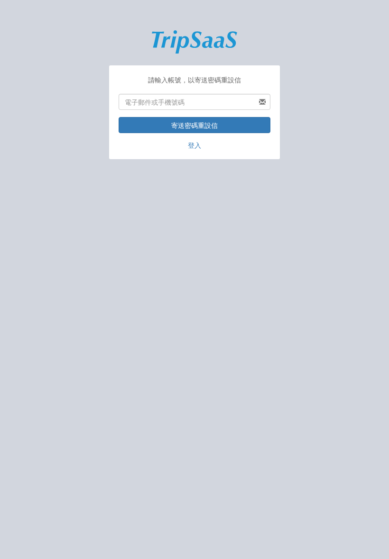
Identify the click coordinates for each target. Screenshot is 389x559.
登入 (194, 145)
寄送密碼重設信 (194, 125)
